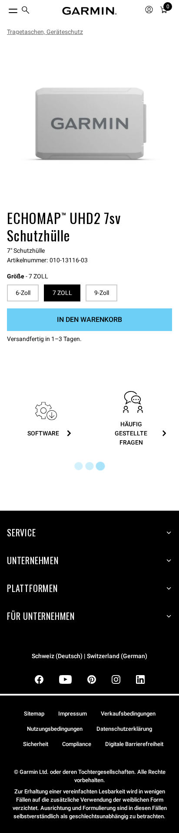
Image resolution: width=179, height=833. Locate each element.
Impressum (72, 713)
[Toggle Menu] (5, 8)
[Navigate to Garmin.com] (89, 11)
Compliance (76, 744)
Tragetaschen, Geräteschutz (45, 32)
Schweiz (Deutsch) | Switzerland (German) (89, 656)
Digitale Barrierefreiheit (134, 744)
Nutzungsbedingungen (55, 729)
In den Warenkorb (89, 319)
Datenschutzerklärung (124, 729)
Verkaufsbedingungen (128, 713)
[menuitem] (25, 11)
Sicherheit (35, 744)
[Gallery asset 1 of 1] (89, 124)
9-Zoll (101, 292)
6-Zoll (23, 292)
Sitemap (34, 713)
